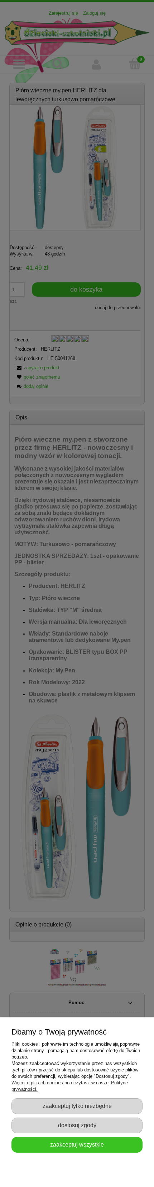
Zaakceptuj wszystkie (77, 1144)
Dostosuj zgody (77, 1125)
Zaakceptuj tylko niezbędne (77, 1106)
